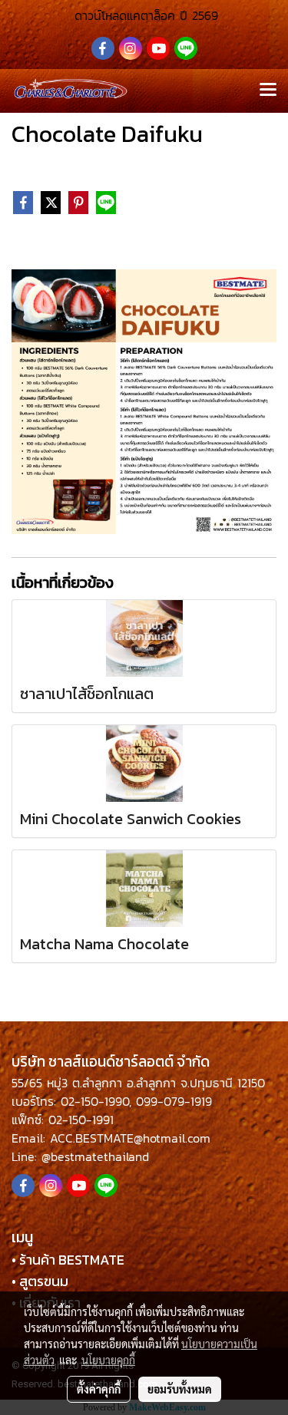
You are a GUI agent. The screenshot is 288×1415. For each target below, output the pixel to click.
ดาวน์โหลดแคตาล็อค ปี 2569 (144, 15)
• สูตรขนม (40, 1281)
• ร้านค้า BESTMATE (68, 1259)
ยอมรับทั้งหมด (179, 1389)
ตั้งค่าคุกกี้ (99, 1389)
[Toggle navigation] (268, 90)
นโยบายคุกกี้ (108, 1360)
